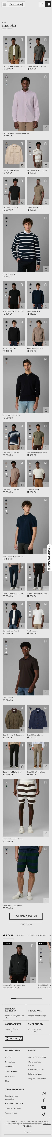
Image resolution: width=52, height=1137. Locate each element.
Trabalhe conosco (12, 1071)
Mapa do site (10, 1076)
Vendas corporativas (36, 1069)
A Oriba (8, 1057)
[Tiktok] (43, 1114)
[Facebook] (43, 1100)
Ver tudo (8, 935)
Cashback (9, 1067)
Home (3, 22)
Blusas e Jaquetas (37, 935)
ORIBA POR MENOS (49, 557)
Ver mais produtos (26, 916)
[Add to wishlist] (22, 39)
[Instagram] (43, 1093)
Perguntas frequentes (37, 1079)
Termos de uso (11, 1113)
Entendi (27, 1132)
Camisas (20, 935)
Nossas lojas (10, 1062)
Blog (7, 1081)
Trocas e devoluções (13, 1108)
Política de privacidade (14, 1103)
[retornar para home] (16, 4)
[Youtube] (43, 1107)
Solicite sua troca (35, 1074)
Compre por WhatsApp (37, 1057)
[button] (6, 39)
